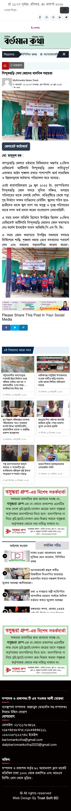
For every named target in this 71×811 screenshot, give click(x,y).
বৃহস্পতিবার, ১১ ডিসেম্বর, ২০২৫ (17, 480)
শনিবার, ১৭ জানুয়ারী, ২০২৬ (15, 395)
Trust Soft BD (47, 798)
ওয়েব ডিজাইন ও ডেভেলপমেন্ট (33, 336)
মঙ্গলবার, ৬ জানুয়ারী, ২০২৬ (15, 439)
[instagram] (53, 17)
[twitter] (66, 17)
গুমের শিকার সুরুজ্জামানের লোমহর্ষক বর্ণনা (51, 465)
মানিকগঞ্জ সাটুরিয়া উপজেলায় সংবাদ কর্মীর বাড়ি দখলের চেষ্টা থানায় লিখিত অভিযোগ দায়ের (52, 380)
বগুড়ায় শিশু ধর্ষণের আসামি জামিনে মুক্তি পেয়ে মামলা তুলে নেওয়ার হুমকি (51, 423)
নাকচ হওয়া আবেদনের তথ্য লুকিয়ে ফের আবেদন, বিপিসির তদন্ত (48, 557)
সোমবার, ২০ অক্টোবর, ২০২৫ (51, 474)
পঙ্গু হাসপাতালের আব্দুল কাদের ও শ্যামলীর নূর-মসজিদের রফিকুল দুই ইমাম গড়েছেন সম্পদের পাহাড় (16, 469)
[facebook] (40, 17)
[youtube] (46, 17)
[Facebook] (6, 328)
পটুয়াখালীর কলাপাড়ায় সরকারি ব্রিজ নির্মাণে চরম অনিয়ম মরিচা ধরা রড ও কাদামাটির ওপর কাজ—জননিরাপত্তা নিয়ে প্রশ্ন (15, 382)
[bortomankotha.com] (24, 40)
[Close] (61, 55)
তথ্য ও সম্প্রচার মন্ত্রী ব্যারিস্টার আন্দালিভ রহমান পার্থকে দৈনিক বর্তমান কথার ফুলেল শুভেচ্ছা (49, 596)
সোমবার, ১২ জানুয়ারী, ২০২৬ (51, 392)
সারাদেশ (17, 65)
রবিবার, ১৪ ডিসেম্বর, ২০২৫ (50, 433)
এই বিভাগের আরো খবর (17, 350)
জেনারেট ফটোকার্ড (16, 146)
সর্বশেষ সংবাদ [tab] (19, 546)
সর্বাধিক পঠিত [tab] (52, 545)
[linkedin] (59, 17)
